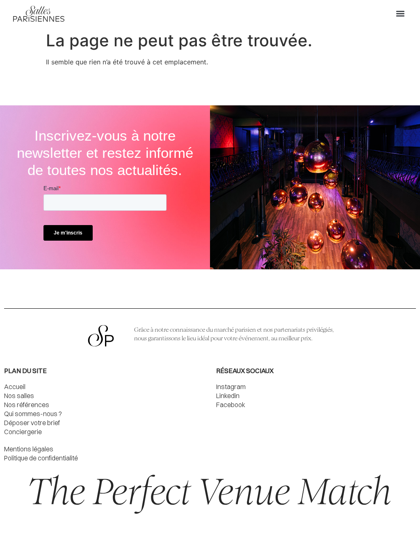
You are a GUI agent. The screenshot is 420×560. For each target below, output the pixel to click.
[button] (400, 13)
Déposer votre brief (32, 423)
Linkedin (228, 396)
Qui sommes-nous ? (33, 414)
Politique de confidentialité (41, 458)
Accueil (14, 386)
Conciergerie (23, 432)
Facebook (230, 405)
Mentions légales (28, 449)
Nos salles (19, 396)
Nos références (26, 405)
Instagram (231, 386)
